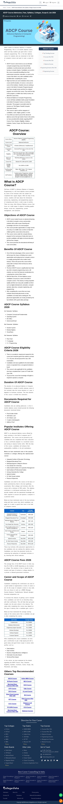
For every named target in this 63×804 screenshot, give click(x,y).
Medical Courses (46, 741)
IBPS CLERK (27, 731)
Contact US (6, 795)
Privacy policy (35, 792)
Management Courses (47, 739)
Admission (5, 792)
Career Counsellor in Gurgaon (20, 781)
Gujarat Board (9, 763)
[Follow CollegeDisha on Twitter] (45, 760)
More (7, 744)
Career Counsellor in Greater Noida (53, 781)
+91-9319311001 (46, 754)
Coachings (26, 755)
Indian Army (27, 734)
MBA (7, 739)
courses (8, 7)
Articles (26, 752)
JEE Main (26, 736)
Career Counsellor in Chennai (42, 777)
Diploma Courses (46, 734)
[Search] (40, 3)
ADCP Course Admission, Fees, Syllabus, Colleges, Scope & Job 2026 (26, 7)
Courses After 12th (47, 731)
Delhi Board (9, 750)
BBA (7, 741)
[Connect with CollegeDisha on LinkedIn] (48, 760)
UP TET (26, 739)
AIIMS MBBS (27, 729)
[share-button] (30, 16)
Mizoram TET (27, 741)
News (25, 750)
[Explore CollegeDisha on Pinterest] (54, 760)
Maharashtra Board (11, 758)
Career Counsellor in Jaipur (8, 781)
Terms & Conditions (36, 798)
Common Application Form (31, 763)
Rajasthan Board (10, 760)
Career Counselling (29, 760)
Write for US (20, 798)
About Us (15, 792)
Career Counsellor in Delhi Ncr (42, 781)
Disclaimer (19, 795)
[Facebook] (42, 760)
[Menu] (58, 2)
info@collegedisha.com (48, 757)
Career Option (27, 758)
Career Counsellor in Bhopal (31, 781)
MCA (7, 736)
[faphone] (61, 801)
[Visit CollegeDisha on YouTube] (57, 760)
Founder (5, 798)
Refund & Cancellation (35, 795)
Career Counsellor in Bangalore (20, 777)
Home (4, 7)
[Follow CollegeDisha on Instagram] (51, 760)
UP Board (8, 752)
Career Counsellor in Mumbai (31, 777)
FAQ (23, 792)
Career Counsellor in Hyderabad (53, 777)
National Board (9, 755)
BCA (7, 734)
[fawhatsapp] (61, 795)
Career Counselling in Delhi (8, 777)
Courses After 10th (47, 729)
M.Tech (8, 731)
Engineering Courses (47, 736)
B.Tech (7, 729)
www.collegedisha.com (31, 802)
